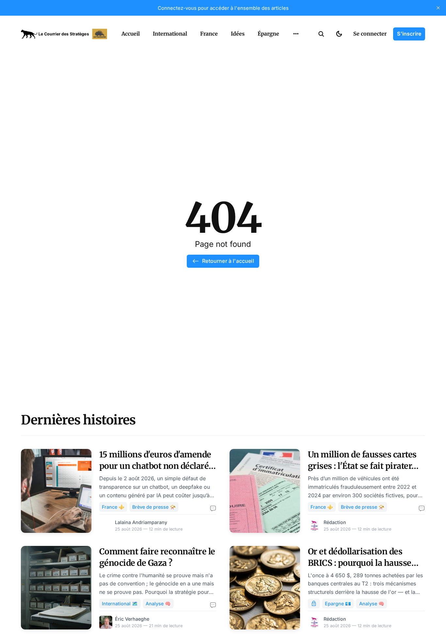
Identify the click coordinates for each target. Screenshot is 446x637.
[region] (295, 34)
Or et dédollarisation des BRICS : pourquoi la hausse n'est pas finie (359, 563)
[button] (321, 34)
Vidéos (287, 49)
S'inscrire (409, 33)
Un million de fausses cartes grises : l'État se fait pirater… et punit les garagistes (363, 466)
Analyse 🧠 (158, 603)
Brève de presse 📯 (154, 507)
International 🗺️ (120, 603)
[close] (438, 8)
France (209, 33)
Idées (238, 33)
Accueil (130, 33)
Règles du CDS (295, 62)
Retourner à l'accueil (228, 261)
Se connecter (370, 33)
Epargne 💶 (338, 603)
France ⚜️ (113, 507)
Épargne (268, 33)
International (170, 33)
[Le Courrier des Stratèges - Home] (64, 33)
